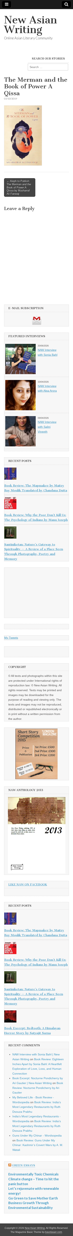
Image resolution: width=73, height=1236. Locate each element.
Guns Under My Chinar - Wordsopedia (37, 1135)
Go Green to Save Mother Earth (33, 1198)
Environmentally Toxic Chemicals (33, 1174)
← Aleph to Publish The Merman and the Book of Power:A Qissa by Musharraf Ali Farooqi (19, 187)
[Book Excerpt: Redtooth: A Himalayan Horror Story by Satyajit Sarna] (36, 1017)
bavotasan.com (53, 1232)
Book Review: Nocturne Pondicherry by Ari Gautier (37, 1087)
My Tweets (11, 637)
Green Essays (23, 1165)
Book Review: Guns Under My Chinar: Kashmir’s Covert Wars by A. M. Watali (37, 1145)
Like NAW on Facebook (27, 884)
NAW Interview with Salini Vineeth (47, 426)
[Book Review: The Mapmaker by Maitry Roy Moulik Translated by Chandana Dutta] (36, 474)
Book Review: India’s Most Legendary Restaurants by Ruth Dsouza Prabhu (36, 1107)
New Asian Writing (30, 25)
